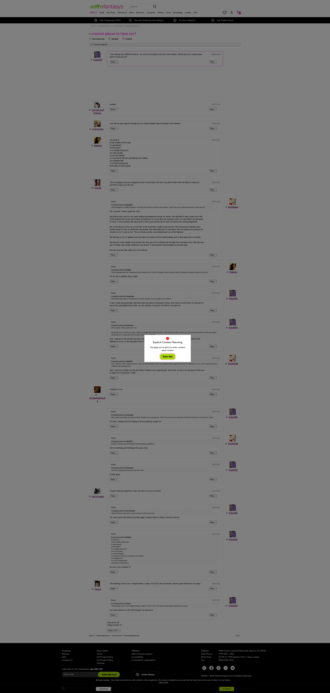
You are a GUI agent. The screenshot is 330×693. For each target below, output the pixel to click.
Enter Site (167, 356)
